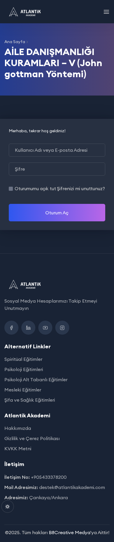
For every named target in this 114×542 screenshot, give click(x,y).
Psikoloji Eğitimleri (23, 369)
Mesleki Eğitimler (22, 390)
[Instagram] (62, 328)
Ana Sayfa (14, 41)
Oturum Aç (57, 213)
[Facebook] (11, 328)
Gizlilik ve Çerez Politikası (32, 438)
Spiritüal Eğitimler (23, 359)
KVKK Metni (17, 448)
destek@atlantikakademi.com (72, 487)
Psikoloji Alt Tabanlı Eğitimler (36, 379)
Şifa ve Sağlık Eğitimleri (29, 400)
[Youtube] (45, 328)
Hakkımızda (17, 428)
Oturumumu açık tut (35, 188)
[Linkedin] (28, 328)
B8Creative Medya (69, 532)
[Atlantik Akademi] (25, 11)
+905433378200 (49, 477)
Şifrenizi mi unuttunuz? (81, 188)
